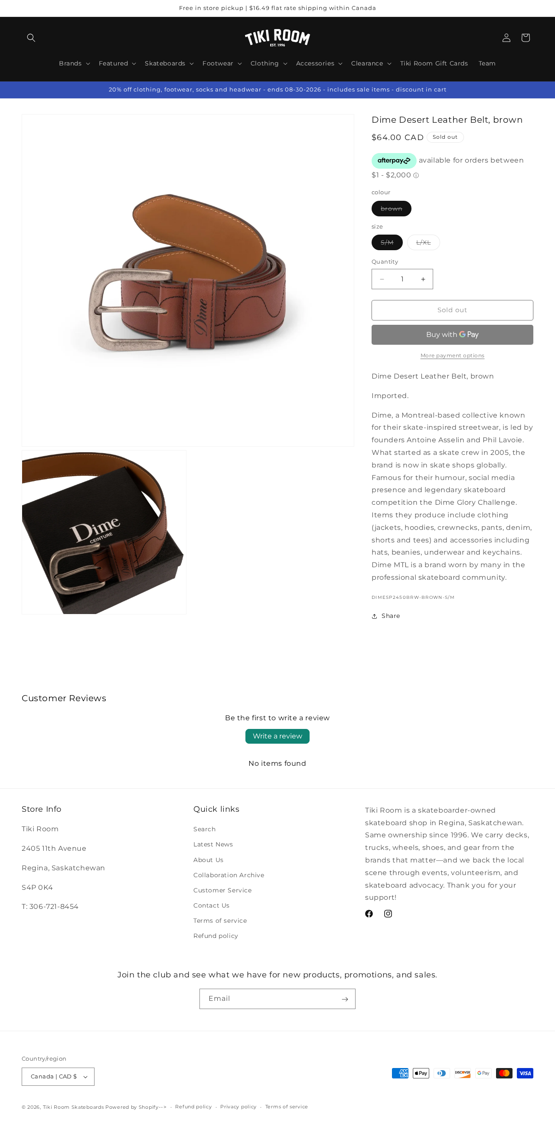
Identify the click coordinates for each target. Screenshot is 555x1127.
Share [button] (391, 616)
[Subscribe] (344, 999)
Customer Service (222, 890)
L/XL (428, 244)
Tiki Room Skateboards (73, 1107)
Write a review (277, 736)
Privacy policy (238, 1107)
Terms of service (220, 920)
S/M (392, 244)
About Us (208, 860)
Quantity (385, 261)
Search (204, 829)
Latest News (213, 844)
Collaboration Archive (228, 875)
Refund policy (215, 936)
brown (396, 210)
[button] (31, 37)
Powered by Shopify (132, 1107)
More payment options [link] (453, 355)
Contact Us (211, 905)
